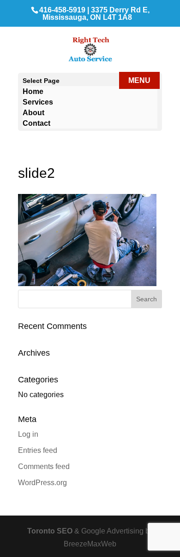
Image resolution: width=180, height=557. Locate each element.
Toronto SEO (50, 531)
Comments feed (44, 466)
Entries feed (37, 450)
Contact (36, 123)
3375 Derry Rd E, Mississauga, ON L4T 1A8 (96, 13)
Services (38, 102)
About (33, 113)
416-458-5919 (62, 10)
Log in (28, 434)
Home (33, 91)
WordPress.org (42, 483)
